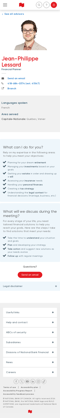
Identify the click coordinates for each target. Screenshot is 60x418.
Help (46, 5)
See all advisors (14, 13)
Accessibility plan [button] (30, 387)
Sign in (54, 5)
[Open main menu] (5, 5)
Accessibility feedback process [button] (18, 394)
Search (39, 5)
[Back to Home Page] (21, 5)
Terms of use (9, 387)
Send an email (30, 274)
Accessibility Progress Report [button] (17, 391)
